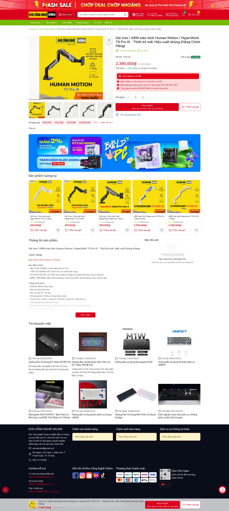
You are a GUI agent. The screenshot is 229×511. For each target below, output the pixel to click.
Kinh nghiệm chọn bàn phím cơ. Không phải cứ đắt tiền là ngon (177, 416)
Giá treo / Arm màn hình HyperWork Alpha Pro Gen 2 (111, 217)
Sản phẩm (51, 22)
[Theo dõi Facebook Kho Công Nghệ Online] (75, 475)
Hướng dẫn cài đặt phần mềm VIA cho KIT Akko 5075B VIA (91, 363)
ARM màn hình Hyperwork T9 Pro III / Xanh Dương (149, 217)
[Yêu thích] (109, 40)
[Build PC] (114, 152)
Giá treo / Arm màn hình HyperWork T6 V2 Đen (75, 217)
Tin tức (97, 22)
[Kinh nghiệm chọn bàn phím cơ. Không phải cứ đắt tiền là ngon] (179, 394)
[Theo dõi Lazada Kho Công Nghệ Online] (96, 475)
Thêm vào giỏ (40, 230)
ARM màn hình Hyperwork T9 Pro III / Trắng (183, 217)
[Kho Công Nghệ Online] (42, 14)
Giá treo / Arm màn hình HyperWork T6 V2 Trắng (40, 217)
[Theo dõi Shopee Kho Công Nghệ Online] (89, 475)
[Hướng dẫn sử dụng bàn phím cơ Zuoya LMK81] (93, 394)
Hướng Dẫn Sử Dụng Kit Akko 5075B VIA (50, 362)
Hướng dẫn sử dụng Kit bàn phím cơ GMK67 (176, 363)
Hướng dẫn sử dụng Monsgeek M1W (134, 362)
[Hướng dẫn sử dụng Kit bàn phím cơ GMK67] (179, 342)
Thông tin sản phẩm (127, 50)
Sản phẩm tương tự (43, 176)
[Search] (125, 14)
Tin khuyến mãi (40, 323)
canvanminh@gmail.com (43, 448)
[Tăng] (143, 97)
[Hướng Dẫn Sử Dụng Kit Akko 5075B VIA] (50, 342)
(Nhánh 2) (41, 484)
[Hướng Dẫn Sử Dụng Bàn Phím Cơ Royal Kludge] (136, 394)
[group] (71, 68)
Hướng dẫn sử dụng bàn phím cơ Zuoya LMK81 (92, 416)
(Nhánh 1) (41, 477)
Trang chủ (35, 22)
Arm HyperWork (47, 29)
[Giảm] (128, 97)
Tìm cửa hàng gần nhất (130, 114)
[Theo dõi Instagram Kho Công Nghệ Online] (82, 475)
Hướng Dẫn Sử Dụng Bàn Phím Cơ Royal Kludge (135, 416)
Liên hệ (108, 22)
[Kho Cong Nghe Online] (114, 4)
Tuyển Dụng (81, 22)
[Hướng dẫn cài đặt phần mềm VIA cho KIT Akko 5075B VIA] (93, 342)
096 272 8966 (39, 460)
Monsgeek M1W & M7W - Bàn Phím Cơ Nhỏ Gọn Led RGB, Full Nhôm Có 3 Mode (49, 416)
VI (166, 484)
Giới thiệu (67, 22)
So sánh (144, 50)
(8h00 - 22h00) (44, 491)
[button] (109, 68)
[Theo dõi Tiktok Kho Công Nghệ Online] (103, 475)
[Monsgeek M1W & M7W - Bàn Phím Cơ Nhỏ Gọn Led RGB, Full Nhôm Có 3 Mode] (50, 394)
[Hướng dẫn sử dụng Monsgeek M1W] (136, 342)
